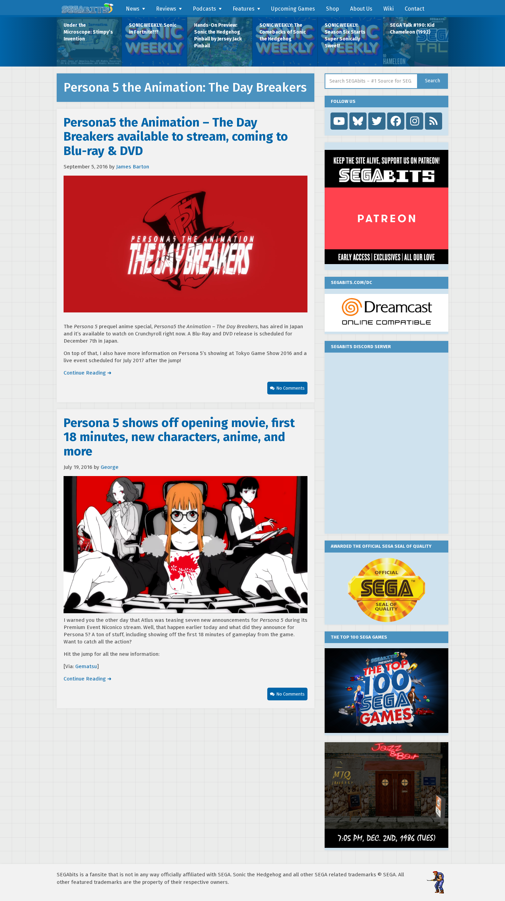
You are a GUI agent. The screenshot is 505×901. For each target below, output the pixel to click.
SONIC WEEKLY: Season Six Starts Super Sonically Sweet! (345, 35)
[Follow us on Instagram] (414, 121)
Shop (332, 8)
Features (244, 8)
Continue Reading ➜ (88, 373)
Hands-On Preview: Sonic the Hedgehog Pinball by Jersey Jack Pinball (218, 35)
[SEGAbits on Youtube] (339, 121)
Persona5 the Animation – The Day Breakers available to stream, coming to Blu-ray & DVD (176, 136)
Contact (414, 8)
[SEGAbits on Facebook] (395, 121)
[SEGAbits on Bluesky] (358, 121)
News (132, 8)
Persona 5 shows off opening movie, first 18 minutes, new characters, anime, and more (179, 437)
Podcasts (204, 8)
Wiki (388, 8)
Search (432, 81)
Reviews (166, 8)
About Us (361, 8)
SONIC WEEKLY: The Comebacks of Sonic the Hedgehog (282, 32)
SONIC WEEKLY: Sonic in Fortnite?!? (152, 28)
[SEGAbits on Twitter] (376, 121)
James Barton (132, 167)
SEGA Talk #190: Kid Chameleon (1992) (412, 28)
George (110, 467)
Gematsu (86, 666)
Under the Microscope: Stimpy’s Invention (88, 32)
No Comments (290, 388)
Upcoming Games (293, 8)
